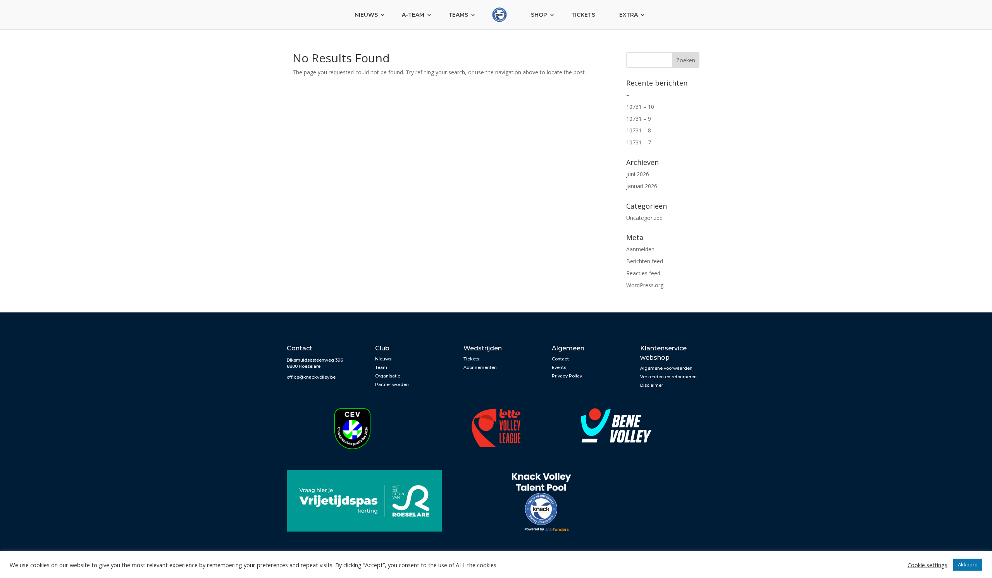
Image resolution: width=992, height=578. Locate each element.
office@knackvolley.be (311, 377)
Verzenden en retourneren (668, 376)
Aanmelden (640, 249)
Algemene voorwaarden (666, 368)
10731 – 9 (638, 118)
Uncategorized (644, 217)
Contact (560, 359)
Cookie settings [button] (927, 564)
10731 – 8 (638, 130)
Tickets (583, 14)
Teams (458, 14)
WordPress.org (644, 285)
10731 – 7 (638, 142)
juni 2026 (637, 174)
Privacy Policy (567, 376)
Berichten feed (644, 261)
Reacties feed (643, 273)
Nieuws (366, 14)
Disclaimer (651, 385)
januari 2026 (641, 186)
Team (381, 367)
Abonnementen (480, 367)
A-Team (413, 14)
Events (559, 367)
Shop (539, 14)
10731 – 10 (640, 106)
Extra (628, 14)
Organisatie (387, 376)
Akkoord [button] (968, 564)
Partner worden (392, 384)
